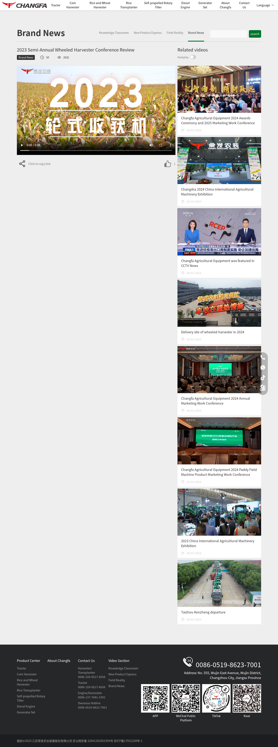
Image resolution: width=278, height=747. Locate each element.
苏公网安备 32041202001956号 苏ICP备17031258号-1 (107, 741)
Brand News (116, 686)
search (255, 34)
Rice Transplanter (28, 690)
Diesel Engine (26, 706)
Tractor (21, 668)
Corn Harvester (27, 674)
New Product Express (122, 674)
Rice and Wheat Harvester (27, 682)
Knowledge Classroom (123, 668)
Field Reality (116, 680)
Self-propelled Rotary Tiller (31, 698)
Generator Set (26, 712)
